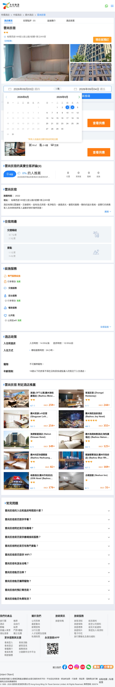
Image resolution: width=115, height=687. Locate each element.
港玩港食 (4, 633)
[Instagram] (76, 667)
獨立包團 (17, 633)
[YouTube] (70, 667)
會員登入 (8, 642)
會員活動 (23, 642)
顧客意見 (23, 645)
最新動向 (36, 623)
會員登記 (8, 645)
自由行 (16, 623)
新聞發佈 (36, 626)
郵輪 (2, 626)
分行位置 (36, 630)
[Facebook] (64, 667)
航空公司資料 (94, 623)
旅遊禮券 (78, 626)
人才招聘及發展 (39, 633)
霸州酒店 (29, 14)
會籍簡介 (8, 648)
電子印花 (78, 633)
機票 (15, 620)
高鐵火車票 (5, 630)
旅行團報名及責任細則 (84, 636)
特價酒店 (5, 14)
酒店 (2, 623)
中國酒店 (17, 14)
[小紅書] (82, 667)
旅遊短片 (78, 630)
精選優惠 (8, 654)
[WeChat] (88, 667)
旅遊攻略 (59, 620)
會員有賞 (8, 651)
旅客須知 (78, 620)
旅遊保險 (78, 623)
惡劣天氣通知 (94, 626)
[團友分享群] (103, 667)
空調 (56, 145)
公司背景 (36, 620)
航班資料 (92, 620)
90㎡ (34, 145)
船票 (15, 626)
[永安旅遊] (10, 6)
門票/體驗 (17, 630)
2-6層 (45, 145)
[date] (31, 89)
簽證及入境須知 (95, 630)
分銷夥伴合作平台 (27, 651)
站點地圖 (103, 678)
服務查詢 (23, 648)
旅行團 (3, 620)
